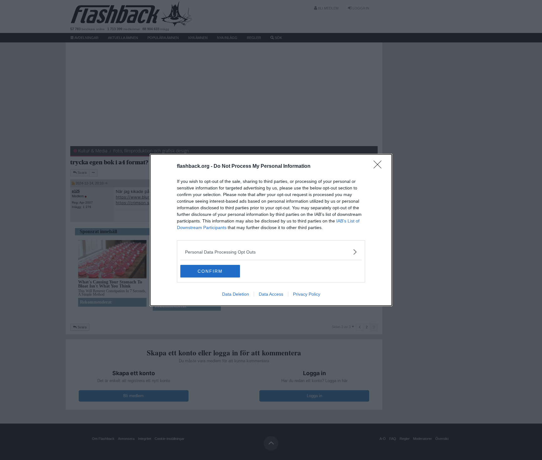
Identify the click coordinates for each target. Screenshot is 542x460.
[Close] (379, 166)
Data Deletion (235, 294)
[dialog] (271, 230)
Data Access (271, 294)
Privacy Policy (306, 294)
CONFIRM (210, 271)
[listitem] (271, 252)
